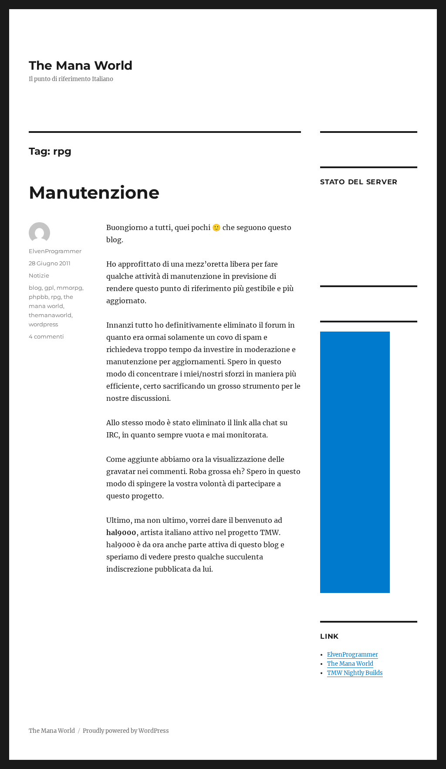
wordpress (43, 324)
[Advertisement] (356, 463)
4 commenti (46, 336)
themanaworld (50, 315)
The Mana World (80, 65)
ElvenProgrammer (55, 250)
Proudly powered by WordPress (126, 731)
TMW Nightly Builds (355, 673)
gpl (49, 287)
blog (35, 287)
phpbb (38, 296)
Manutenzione (94, 192)
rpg (56, 296)
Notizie (39, 275)
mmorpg (69, 287)
